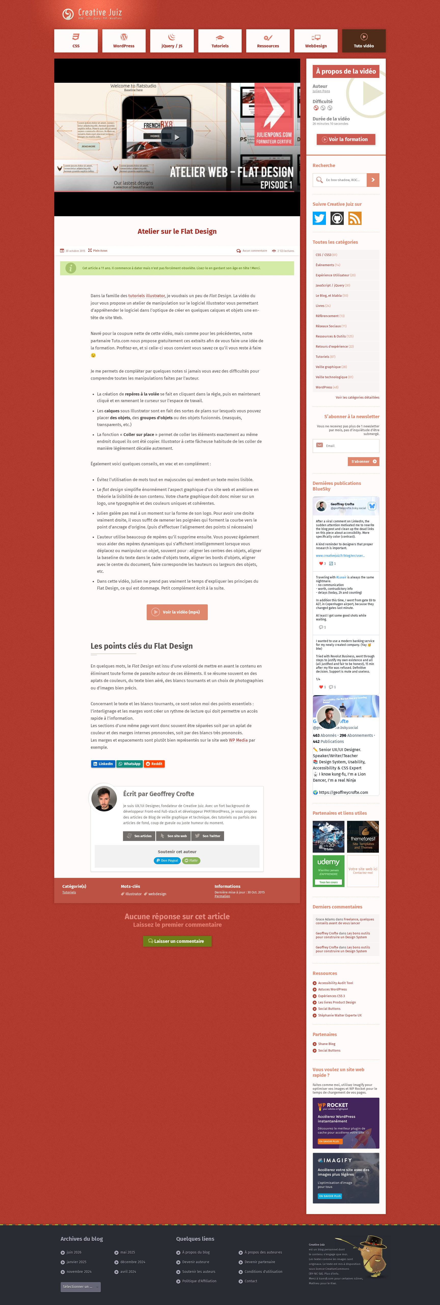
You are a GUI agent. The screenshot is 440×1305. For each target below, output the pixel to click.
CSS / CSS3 (326, 255)
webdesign (157, 894)
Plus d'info (331, 1273)
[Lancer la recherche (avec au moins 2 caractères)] (373, 180)
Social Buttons (329, 1009)
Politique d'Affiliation (199, 1281)
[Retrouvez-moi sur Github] (337, 218)
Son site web (177, 836)
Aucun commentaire (254, 250)
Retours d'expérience (335, 346)
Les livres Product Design (337, 1002)
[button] (177, 137)
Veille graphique (331, 367)
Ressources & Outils (334, 336)
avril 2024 (128, 1272)
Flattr (193, 860)
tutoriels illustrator (146, 295)
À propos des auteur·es (263, 1252)
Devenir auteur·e (195, 1262)
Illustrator (134, 894)
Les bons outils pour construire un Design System (343, 935)
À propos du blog (196, 1252)
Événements (328, 265)
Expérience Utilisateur (335, 275)
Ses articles (143, 836)
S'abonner (361, 461)
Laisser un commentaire (178, 941)
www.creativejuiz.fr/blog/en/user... (340, 556)
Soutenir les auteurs (198, 1272)
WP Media (238, 740)
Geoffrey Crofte (327, 933)
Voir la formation (348, 139)
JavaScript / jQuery (333, 285)
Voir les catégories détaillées (357, 397)
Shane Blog (326, 1044)
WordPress (327, 387)
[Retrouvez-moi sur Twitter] (319, 218)
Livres (323, 306)
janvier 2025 (76, 1262)
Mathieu (314, 1283)
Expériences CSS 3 (331, 996)
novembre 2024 (79, 1272)
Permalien (222, 896)
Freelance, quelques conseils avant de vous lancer (345, 921)
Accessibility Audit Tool (335, 983)
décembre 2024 (132, 1262)
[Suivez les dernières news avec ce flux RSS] (355, 218)
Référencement (330, 316)
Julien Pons (321, 91)
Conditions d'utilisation (263, 1272)
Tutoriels (69, 892)
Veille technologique (334, 377)
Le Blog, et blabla (332, 295)
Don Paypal (169, 860)
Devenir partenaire (260, 1262)
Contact (251, 1281)
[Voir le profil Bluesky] (372, 506)
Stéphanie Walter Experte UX (340, 1015)
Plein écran (99, 250)
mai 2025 (127, 1252)
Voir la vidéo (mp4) (181, 612)
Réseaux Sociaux (331, 326)
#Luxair (341, 577)
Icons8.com (326, 1278)
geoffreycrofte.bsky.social (335, 728)
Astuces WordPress (332, 989)
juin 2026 (74, 1252)
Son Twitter (211, 836)
